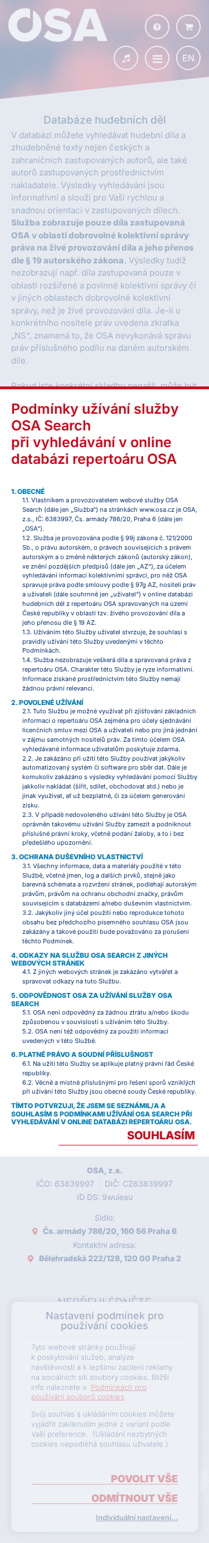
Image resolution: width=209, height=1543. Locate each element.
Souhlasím (161, 1135)
